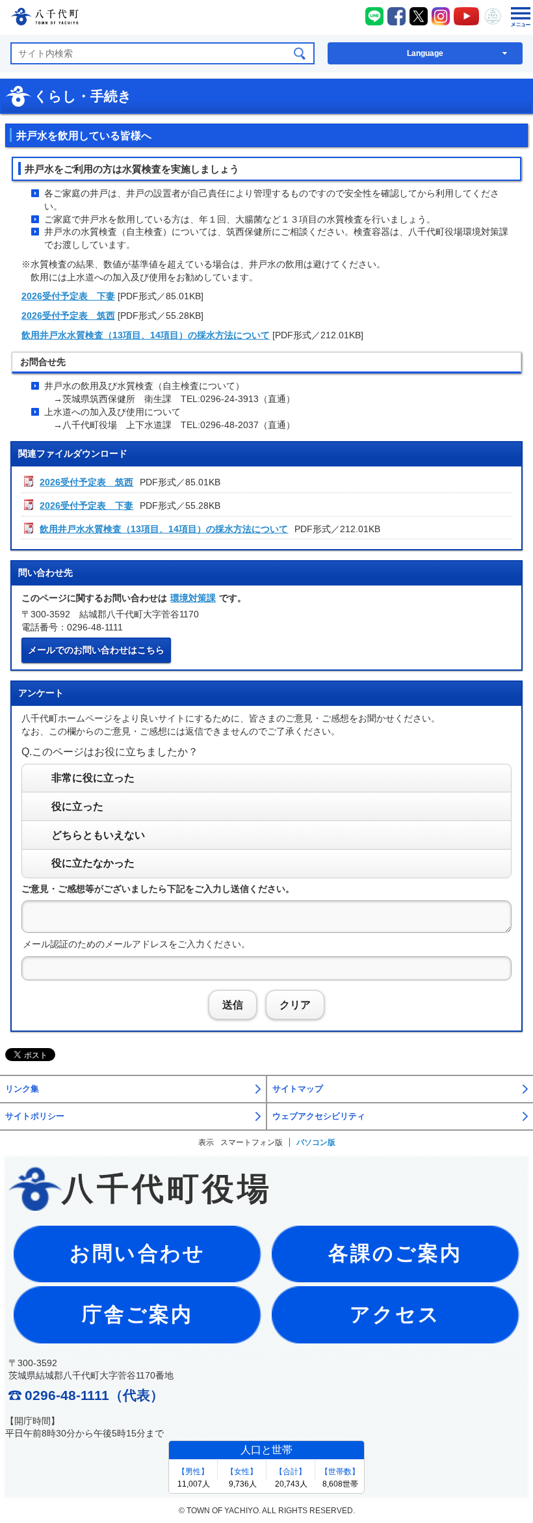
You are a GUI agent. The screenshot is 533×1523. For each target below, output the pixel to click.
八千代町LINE (374, 16)
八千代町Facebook (396, 16)
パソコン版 (315, 1142)
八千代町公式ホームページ (44, 18)
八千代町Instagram (441, 16)
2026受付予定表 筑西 (68, 315)
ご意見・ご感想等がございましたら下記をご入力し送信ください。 (157, 888)
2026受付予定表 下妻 (68, 296)
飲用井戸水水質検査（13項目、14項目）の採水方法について (145, 335)
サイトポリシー (34, 1116)
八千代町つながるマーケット (493, 16)
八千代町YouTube (467, 16)
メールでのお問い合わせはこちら (96, 650)
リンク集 (22, 1089)
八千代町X (419, 16)
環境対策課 (193, 598)
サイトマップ (297, 1089)
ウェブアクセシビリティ (318, 1116)
